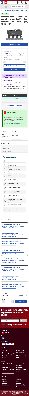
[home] (1, 10)
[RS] (6, 2)
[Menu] (2, 2)
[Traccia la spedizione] (17, 2)
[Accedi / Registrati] (22, 2)
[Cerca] (26, 6)
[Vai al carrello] (26, 2)
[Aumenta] (24, 62)
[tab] (14, 143)
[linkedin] (3, 338)
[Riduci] (5, 62)
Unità (5, 57)
